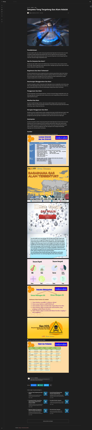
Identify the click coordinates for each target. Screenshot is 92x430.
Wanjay (4, 1)
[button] (90, 1)
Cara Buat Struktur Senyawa (55, 400)
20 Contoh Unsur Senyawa (55, 409)
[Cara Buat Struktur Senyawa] (67, 402)
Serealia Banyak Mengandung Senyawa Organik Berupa (56, 393)
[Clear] (30, 1)
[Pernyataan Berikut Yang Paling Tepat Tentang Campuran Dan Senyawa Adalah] (45, 402)
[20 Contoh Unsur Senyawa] (67, 411)
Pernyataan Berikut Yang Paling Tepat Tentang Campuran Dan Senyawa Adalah (35, 401)
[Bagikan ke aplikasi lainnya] (50, 385)
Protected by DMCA (25, 427)
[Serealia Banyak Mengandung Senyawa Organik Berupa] (67, 394)
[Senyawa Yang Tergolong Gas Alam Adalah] (45, 394)
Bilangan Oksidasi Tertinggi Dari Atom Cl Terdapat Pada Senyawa (35, 410)
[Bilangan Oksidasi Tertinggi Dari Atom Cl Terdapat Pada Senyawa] (45, 411)
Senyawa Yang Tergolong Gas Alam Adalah (36, 393)
